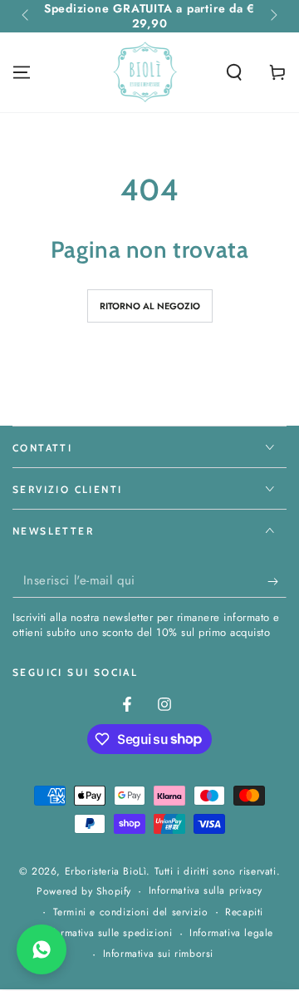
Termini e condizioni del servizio (130, 912)
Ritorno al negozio (150, 306)
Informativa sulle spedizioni (108, 933)
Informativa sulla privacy (205, 891)
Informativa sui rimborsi (158, 954)
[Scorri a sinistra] (26, 17)
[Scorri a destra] (272, 17)
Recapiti (244, 912)
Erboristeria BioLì (106, 871)
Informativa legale (231, 933)
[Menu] (21, 72)
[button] (234, 72)
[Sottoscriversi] (277, 581)
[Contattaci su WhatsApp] (41, 949)
